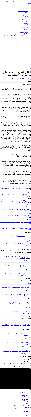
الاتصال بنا (25, 403)
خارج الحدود (25, 27)
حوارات (26, 24)
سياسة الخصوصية (24, 400)
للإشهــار (26, 401)
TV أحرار (29, 240)
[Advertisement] (15, 52)
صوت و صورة (25, 19)
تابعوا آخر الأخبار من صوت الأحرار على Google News (18, 185)
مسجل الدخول (20, 236)
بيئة (27, 20)
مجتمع (26, 12)
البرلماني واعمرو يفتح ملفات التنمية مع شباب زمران (16, 351)
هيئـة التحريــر (24, 399)
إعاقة (27, 21)
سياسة (26, 9)
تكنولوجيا (26, 23)
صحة (27, 25)
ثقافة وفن (25, 15)
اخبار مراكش (28, 206)
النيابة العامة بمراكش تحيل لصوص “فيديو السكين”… (15, 287)
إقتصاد (26, 13)
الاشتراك (15, 366)
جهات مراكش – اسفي (23, 11)
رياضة (26, 17)
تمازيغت (26, 16)
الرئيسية (26, 8)
